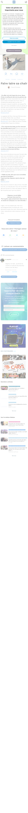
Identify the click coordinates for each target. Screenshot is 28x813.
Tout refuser (14, 45)
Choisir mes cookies (14, 38)
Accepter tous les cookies (14, 41)
